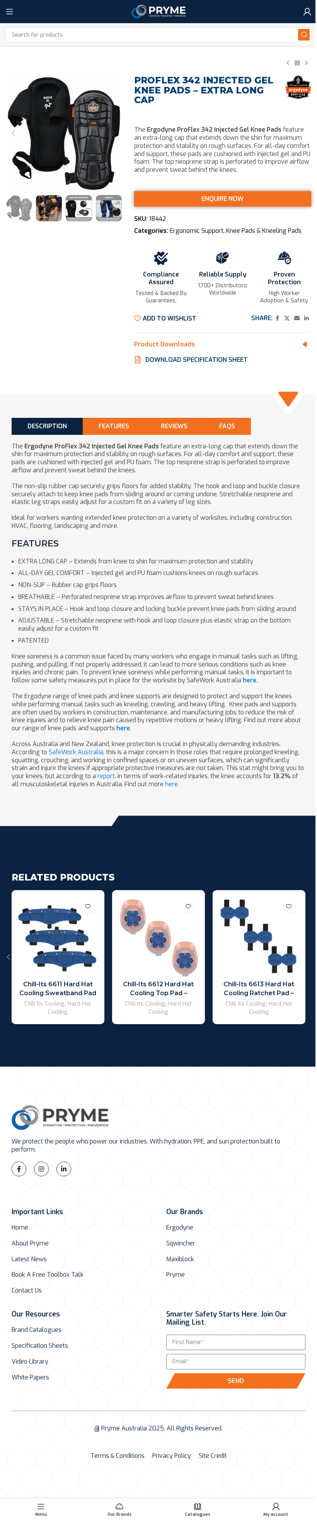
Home (20, 1228)
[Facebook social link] (277, 318)
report (106, 776)
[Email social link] (297, 318)
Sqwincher (180, 1243)
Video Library (30, 1362)
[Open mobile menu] (9, 11)
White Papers (30, 1377)
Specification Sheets (40, 1346)
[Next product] (306, 63)
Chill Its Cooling (44, 1004)
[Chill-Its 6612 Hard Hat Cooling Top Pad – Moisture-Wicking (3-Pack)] (158, 936)
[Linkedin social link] (306, 318)
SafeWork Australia (76, 752)
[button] (13, 133)
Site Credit (213, 1456)
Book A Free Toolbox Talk (48, 1275)
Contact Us (27, 1290)
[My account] (307, 11)
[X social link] (287, 318)
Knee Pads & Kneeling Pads (264, 231)
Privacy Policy (171, 1456)
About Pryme (30, 1243)
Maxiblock (180, 1259)
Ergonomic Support (196, 231)
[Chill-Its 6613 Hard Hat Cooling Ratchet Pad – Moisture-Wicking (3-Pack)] (259, 936)
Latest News (29, 1259)
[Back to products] (297, 63)
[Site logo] (158, 11)
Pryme (175, 1275)
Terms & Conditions (117, 1456)
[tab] (47, 426)
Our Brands (184, 1211)
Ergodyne (179, 1228)
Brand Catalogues (36, 1330)
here (249, 680)
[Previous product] (288, 63)
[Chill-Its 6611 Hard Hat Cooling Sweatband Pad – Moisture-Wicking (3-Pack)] (58, 936)
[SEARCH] (304, 35)
